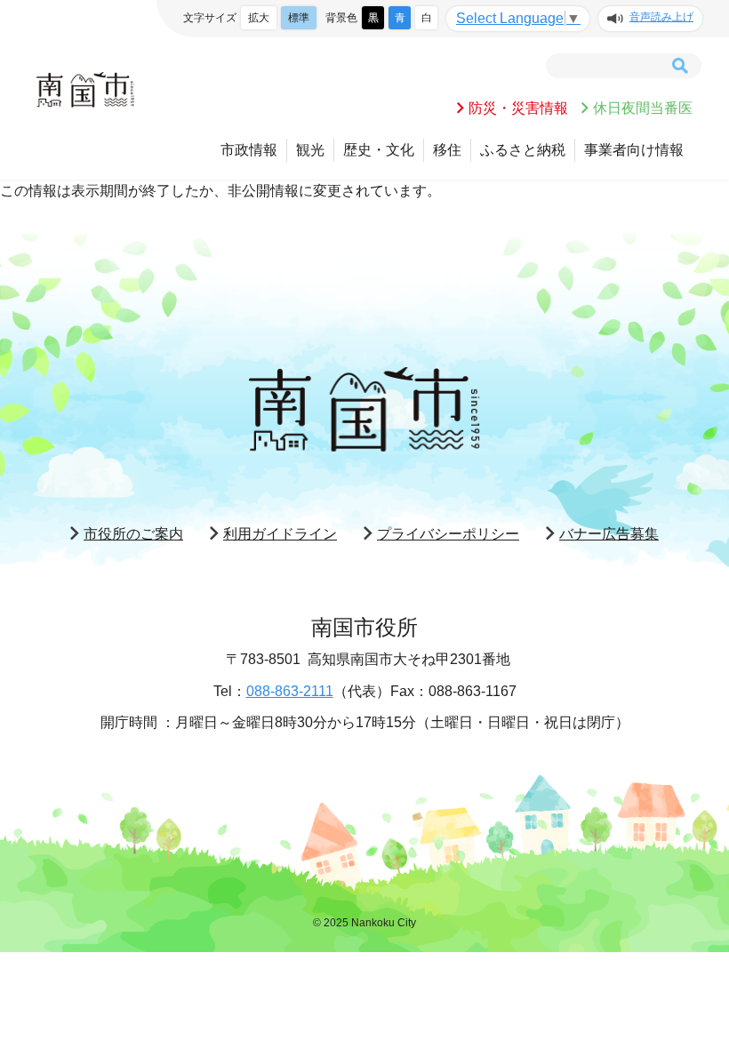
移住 (447, 149)
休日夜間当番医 (643, 108)
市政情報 (248, 149)
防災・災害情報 (518, 108)
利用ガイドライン (280, 533)
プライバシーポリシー (448, 533)
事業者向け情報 (634, 149)
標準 (298, 18)
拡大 (258, 18)
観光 (310, 149)
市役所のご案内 (133, 533)
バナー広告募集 (609, 533)
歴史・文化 (378, 149)
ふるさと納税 (522, 149)
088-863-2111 (289, 691)
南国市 (85, 90)
